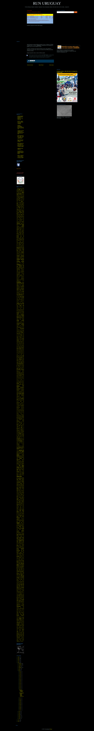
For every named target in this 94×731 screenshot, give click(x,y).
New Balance (21, 484)
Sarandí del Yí (22, 589)
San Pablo (18, 578)
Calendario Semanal (32, 61)
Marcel (18, 461)
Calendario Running (20, 260)
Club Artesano (21, 307)
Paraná (21, 500)
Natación (18, 483)
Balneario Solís (19, 237)
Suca (19, 601)
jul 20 (20, 680)
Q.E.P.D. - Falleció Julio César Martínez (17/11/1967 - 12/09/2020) (20, 122)
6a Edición (20, 203)
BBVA (20, 243)
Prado (23, 528)
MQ (18, 478)
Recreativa (19, 551)
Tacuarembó (20, 606)
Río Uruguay (20, 564)
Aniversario (21, 219)
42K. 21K (21, 198)
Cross (21, 338)
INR (23, 401)
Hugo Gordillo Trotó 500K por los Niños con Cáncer (20, 140)
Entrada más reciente (30, 64)
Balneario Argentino (19, 231)
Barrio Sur (20, 242)
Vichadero (23, 630)
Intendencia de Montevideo (20, 406)
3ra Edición (21, 197)
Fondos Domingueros (20, 387)
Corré (20, 326)
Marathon (19, 454)
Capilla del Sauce (21, 284)
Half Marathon (22, 397)
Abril (18, 208)
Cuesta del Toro (22, 344)
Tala (23, 606)
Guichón (18, 396)
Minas (23, 473)
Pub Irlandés (22, 533)
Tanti (21, 607)
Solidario (21, 598)
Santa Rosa (22, 585)
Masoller (18, 463)
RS (17, 567)
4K (19, 199)
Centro (21, 292)
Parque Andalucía (21, 501)
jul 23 (20, 678)
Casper (17, 291)
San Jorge (19, 575)
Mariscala (18, 462)
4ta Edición (21, 199)
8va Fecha (21, 206)
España (23, 372)
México (21, 472)
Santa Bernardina (20, 582)
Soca (19, 597)
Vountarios (18, 638)
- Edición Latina (19, 188)
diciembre (20, 663)
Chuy (21, 299)
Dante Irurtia (22, 346)
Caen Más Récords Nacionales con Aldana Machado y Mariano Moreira (21, 152)
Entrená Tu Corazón (20, 370)
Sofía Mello (21, 597)
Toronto (18, 613)
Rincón (20, 559)
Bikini (23, 246)
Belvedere (20, 244)
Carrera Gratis (19, 289)
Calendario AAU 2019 (21, 254)
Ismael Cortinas (22, 411)
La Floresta (21, 432)
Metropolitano (18, 472)
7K (22, 204)
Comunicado (22, 322)
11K (22, 189)
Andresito (20, 218)
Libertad (21, 441)
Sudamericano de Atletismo (20, 603)
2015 (23, 192)
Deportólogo (20, 349)
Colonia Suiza (19, 318)
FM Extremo (22, 383)
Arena (20, 222)
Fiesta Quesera (20, 381)
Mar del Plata (22, 453)
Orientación (21, 495)
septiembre (20, 667)
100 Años (22, 188)
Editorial (20, 360)
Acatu (23, 208)
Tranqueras (22, 615)
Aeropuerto (18, 212)
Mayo (17, 464)
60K (17, 203)
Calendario (22, 251)
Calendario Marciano (20, 259)
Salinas (18, 569)
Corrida (23, 330)
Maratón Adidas (22, 455)
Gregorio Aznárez (21, 393)
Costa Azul (18, 336)
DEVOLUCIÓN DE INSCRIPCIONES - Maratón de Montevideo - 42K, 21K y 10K (20, 118)
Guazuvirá (22, 395)
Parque (18, 501)
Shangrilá (19, 594)
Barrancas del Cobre (21, 240)
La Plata (18, 435)
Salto (20, 569)
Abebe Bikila (22, 207)
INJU (21, 401)
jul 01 (20, 709)
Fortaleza (18, 388)
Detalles (20, 351)
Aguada (21, 212)
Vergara (23, 629)
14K (20, 190)
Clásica (18, 306)
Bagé (20, 230)
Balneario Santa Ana (20, 236)
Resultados (18, 556)
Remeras (18, 554)
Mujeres (20, 479)
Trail (21, 614)
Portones (18, 528)
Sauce (23, 590)
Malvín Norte (19, 452)
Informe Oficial (22, 400)
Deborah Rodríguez (21, 347)
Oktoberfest (20, 491)
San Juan (20, 577)
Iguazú (19, 400)
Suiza (20, 605)
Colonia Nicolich (22, 316)
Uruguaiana (22, 623)
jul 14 (20, 686)
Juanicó (20, 419)
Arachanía (18, 221)
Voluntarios (22, 637)
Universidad (19, 623)
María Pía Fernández (21, 461)
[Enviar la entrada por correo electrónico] (28, 60)
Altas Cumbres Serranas (21, 216)
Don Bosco (20, 358)
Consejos (18, 325)
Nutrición (20, 490)
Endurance (23, 367)
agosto (20, 668)
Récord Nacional (21, 547)
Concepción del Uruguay (20, 323)
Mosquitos (20, 477)
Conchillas (19, 324)
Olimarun (21, 492)
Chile (20, 299)
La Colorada (21, 429)
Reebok (18, 552)
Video (18, 631)
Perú (18, 520)
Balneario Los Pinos (21, 234)
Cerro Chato (22, 293)
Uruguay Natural (22, 624)
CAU (23, 291)
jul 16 (20, 683)
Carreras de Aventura (19, 290)
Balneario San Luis (20, 235)
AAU (19, 207)
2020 (18, 657)
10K (19, 189)
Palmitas (20, 497)
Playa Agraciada (20, 525)
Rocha (18, 565)
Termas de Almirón (21, 609)
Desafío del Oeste (19, 350)
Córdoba (20, 325)
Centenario (18, 292)
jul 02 (20, 708)
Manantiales (18, 453)
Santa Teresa (19, 586)
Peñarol (18, 519)
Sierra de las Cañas (21, 595)
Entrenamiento (19, 371)
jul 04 (20, 707)
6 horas (23, 202)
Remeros (20, 554)
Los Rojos (21, 448)
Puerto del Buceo (22, 537)
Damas (23, 345)
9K (22, 206)
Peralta (20, 519)
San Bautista (18, 571)
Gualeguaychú (19, 395)
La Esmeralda (22, 431)
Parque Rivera (21, 509)
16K (22, 190)
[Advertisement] (40, 35)
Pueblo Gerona (20, 535)
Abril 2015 (21, 208)
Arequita (23, 222)
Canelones (19, 282)
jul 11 (20, 697)
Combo (23, 319)
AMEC (18, 217)
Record (19, 546)
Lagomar (18, 436)
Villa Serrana (21, 635)
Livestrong (23, 443)
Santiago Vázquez (19, 588)
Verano (20, 629)
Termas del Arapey (19, 610)
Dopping (18, 359)
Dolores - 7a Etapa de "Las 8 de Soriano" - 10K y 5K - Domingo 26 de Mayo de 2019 (21, 156)
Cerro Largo (22, 296)
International (22, 407)
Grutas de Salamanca (20, 394)
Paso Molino (22, 516)
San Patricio (21, 578)
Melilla (23, 468)
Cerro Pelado (22, 297)
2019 (18, 658)
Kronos (22, 425)
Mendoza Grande (21, 470)
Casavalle (23, 290)
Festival (21, 377)
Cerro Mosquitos (19, 297)
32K (23, 196)
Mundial (23, 479)
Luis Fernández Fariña (21, 449)
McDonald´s (19, 464)
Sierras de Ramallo (19, 596)
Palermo (18, 497)
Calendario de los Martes (20, 258)
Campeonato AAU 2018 (21, 267)
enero (19, 718)
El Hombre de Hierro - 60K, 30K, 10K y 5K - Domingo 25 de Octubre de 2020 (67, 72)
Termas (18, 609)
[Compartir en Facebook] (33, 60)
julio (19, 670)
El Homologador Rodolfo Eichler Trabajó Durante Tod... (21, 694)
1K (20, 191)
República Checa (22, 555)
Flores (20, 382)
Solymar (20, 599)
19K (19, 191)
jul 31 (20, 671)
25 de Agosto (21, 195)
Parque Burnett (22, 502)
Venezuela (23, 628)
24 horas (18, 195)
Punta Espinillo (20, 540)
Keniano (20, 424)
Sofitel (23, 597)
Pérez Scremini (22, 519)
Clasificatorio (21, 306)
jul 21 (20, 679)
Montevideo (19, 476)
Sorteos (20, 600)
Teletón (23, 608)
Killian (18, 425)
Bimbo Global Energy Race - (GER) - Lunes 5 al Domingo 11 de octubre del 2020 (21, 137)
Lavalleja (20, 440)
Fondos (23, 386)
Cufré (17, 345)
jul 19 (20, 682)
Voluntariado (19, 637)
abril (19, 714)
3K (18, 197)
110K (21, 189)
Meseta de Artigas (22, 471)
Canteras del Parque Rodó (20, 283)
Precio (20, 529)
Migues (23, 472)
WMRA (23, 639)
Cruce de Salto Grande (20, 341)
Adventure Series (21, 211)
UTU (18, 626)
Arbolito (20, 221)
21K (17, 194)
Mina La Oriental (19, 473)
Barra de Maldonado (20, 239)
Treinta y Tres (21, 618)
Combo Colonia (20, 320)
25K (23, 195)
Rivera (23, 564)
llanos (23, 444)
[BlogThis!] (31, 60)
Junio (23, 421)
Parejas (23, 500)
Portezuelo (18, 527)
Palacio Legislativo (21, 496)
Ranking (20, 545)
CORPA (18, 326)
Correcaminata (22, 328)
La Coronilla (21, 430)
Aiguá (22, 214)
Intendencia (22, 405)
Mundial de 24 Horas (19, 480)
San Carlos (21, 571)
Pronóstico (19, 531)
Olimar (23, 491)
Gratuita (23, 392)
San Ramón (21, 579)
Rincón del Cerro (19, 561)
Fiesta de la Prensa (22, 378)
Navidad (21, 483)
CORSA (21, 335)
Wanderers (20, 639)
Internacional (19, 407)
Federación (22, 376)
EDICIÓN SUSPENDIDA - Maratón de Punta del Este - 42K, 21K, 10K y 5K (21, 127)
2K (21, 196)
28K (17, 196)
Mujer (18, 479)
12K (19, 190)
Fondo (20, 384)
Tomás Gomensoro (21, 612)
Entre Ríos (19, 368)
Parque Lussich (19, 508)
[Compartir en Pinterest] (34, 60)
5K (22, 201)
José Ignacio (20, 417)
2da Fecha (19, 196)
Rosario (23, 566)
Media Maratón (21, 465)
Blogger (51, 729)
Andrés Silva (20, 217)
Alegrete (18, 215)
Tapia (23, 607)
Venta (18, 629)
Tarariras (21, 608)
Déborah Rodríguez (19, 348)
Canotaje (23, 282)
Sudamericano (22, 601)
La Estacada (18, 432)
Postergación (20, 528)
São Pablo (23, 588)
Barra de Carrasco (21, 238)
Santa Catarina (21, 583)
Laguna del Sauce (21, 436)
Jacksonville (22, 412)
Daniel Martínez (19, 346)
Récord (21, 546)
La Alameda (21, 426)
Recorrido (19, 549)
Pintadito (23, 521)
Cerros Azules (19, 298)
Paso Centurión (19, 514)
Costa (23, 335)
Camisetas (20, 262)
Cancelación (19, 280)
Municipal (21, 481)
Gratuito (18, 393)
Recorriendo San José (20, 550)
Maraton (23, 454)
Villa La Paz (21, 634)
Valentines (23, 626)
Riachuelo (20, 557)
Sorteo (18, 600)
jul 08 (20, 701)
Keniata (23, 424)
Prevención (19, 530)
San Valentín (21, 581)
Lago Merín (22, 435)
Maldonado (21, 450)
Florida (18, 383)
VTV (20, 638)
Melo (18, 469)
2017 (22, 193)
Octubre (18, 491)
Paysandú (19, 517)
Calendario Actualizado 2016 (20, 256)
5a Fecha (19, 201)
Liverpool (19, 443)
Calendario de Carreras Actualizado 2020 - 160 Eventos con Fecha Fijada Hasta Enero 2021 (21, 132)
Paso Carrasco (22, 513)
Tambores (18, 607)
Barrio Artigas (20, 241)
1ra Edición (22, 191)
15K (21, 190)
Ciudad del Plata (20, 304)
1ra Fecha (18, 192)
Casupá (21, 291)
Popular (23, 526)
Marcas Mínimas (22, 460)
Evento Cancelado (21, 374)
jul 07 (20, 703)
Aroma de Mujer (21, 224)
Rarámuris (23, 545)
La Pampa (23, 433)
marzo (19, 715)
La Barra (21, 427)
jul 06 (20, 704)
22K (23, 194)
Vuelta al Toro (22, 638)
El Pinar (19, 365)
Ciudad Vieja (21, 305)
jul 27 (20, 675)
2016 (17, 193)
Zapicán (22, 641)
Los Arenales (19, 446)
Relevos (23, 553)
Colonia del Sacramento (20, 314)
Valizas (18, 627)
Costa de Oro (21, 336)
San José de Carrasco (19, 576)
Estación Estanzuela (19, 373)
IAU (17, 400)
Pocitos (20, 526)
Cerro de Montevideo (20, 294)
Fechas (20, 376)
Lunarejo (18, 450)
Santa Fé (19, 584)
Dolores (21, 357)
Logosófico (22, 445)
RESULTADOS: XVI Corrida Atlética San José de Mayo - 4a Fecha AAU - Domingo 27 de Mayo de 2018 (21, 145)
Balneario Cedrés (21, 232)
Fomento (18, 384)
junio (19, 711)
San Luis (22, 577)
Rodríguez (18, 566)
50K (17, 201)
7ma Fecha (21, 205)
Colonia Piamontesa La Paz (20, 317)
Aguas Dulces (19, 214)
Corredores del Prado (19, 330)
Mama (23, 452)
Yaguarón (18, 640)
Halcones (18, 397)
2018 (18, 659)
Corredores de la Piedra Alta (20, 329)
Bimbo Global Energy (21, 247)
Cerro (20, 293)
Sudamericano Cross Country (20, 602)
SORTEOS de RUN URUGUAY (20, 149)
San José (22, 575)
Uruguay (18, 624)
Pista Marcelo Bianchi (21, 524)
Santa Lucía (22, 584)
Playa (17, 525)
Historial (18, 398)
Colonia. (21, 319)
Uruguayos (18, 625)
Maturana (23, 463)
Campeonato (19, 264)
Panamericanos (22, 498)
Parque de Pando (22, 504)
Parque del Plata (19, 505)
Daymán (18, 347)
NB (23, 483)
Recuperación (22, 551)
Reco (17, 546)
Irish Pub (20, 409)
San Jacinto (21, 574)
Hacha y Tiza (22, 396)
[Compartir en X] (32, 60)
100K (17, 189)
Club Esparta (21, 309)
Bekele (22, 243)
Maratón (18, 455)
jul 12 (20, 688)
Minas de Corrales (19, 474)
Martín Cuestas (21, 462)
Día (21, 351)
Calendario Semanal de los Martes (21, 691)
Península (23, 518)
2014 (21, 192)
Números (18, 490)
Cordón (23, 325)
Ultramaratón (19, 622)
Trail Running (20, 615)
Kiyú (20, 425)
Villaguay (20, 636)
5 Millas (19, 200)
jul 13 (20, 687)
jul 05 (20, 705)
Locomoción (18, 445)
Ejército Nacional (21, 361)
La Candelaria (21, 428)
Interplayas (19, 408)
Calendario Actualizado (20, 255)
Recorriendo (22, 549)
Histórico (20, 398)
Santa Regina (19, 585)
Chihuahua (18, 299)
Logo (20, 445)
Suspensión (22, 605)
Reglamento (20, 553)
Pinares (20, 521)
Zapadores (20, 641)
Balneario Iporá (19, 233)
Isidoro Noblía (22, 410)
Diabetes (21, 355)
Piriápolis (19, 522)
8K (18, 206)
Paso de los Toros (20, 516)
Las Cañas (19, 438)
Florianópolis (22, 382)
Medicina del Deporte (19, 466)
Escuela (18, 372)
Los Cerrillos (22, 446)
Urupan (20, 625)
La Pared (18, 434)
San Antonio (22, 570)
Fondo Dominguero (20, 386)
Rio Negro (21, 563)
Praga (18, 529)
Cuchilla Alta (20, 343)
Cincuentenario (22, 300)
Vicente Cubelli (19, 630)
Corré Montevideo (19, 327)
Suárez (18, 601)
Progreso (23, 530)
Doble (21, 356)
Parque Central (19, 503)
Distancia (19, 356)
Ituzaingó (19, 412)
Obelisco (23, 490)
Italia (17, 412)
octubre (20, 666)
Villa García (21, 633)
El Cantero (21, 362)
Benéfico (23, 244)
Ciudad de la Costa (19, 303)
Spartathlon (22, 600)
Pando (18, 499)
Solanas (18, 598)
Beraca (18, 245)
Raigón (23, 544)
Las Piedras (18, 439)
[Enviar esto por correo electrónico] (30, 60)
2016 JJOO (20, 193)
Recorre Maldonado (20, 548)
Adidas (20, 209)
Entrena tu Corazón (21, 369)
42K (19, 198)
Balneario (23, 230)
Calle (18, 262)
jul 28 (20, 674)
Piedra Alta (20, 520)
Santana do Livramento (20, 587)
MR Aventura (22, 478)
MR (20, 478)
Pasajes (23, 512)
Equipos (23, 371)
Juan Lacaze (21, 418)
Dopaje (23, 358)
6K (22, 203)
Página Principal (41, 64)
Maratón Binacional (19, 456)
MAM (22, 452)
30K (22, 196)
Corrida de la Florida (19, 331)
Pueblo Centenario (19, 534)
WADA (18, 639)
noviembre (20, 664)
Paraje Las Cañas (21, 499)
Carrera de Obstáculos (20, 288)
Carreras (23, 289)
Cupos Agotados (20, 345)
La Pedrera (22, 434)
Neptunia (18, 484)
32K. (17, 197)
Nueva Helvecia (19, 487)
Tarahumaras (18, 608)
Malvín (23, 451)
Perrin (17, 520)
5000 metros (22, 200)
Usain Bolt (22, 625)
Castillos (19, 291)
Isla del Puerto (18, 411)
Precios (23, 529)
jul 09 (20, 700)
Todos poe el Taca (21, 611)
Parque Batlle (18, 502)
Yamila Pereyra (22, 640)
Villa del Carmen (20, 632)
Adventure (19, 210)
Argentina (19, 223)
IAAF (23, 399)
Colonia (18, 313)
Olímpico (19, 494)
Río (22, 561)
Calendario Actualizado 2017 (20, 257)
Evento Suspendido (19, 375)
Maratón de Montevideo (20, 459)
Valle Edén (20, 627)
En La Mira (20, 367)
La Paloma (20, 433)
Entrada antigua (51, 64)
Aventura (18, 228)
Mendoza (20, 469)
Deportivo (18, 349)
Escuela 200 (20, 372)
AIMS (23, 214)
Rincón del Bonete (21, 560)
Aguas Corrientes (21, 213)
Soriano (22, 599)
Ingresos (18, 401)
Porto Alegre (22, 527)
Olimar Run (18, 492)
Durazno (20, 359)
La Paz (20, 434)
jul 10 (20, 699)
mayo (19, 712)
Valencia (20, 626)
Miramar (23, 474)
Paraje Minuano (18, 500)
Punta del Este (21, 540)
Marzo (23, 462)
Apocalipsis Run (21, 220)
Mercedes (18, 471)
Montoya (18, 477)
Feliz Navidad (18, 377)
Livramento (20, 444)
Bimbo (18, 247)
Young (18, 641)
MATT (20, 463)
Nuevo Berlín (19, 489)
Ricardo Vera (20, 558)
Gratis (21, 392)
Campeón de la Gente (20, 263)
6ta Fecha (20, 204)
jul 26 (20, 676)
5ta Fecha (20, 202)
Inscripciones (19, 402)
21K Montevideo (20, 194)
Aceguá (18, 209)
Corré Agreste (22, 326)
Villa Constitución (21, 631)
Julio (22, 421)
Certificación (22, 298)
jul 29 (20, 672)
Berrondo (20, 245)
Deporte (23, 348)
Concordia (22, 324)
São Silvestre (18, 589)
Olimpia (23, 492)
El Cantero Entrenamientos (20, 363)
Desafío (23, 349)
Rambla (18, 545)
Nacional (23, 482)
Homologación (21, 399)
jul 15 (20, 684)
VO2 (23, 636)
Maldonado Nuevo (19, 451)
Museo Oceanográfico (20, 482)
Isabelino (19, 410)
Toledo (18, 612)
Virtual (22, 636)
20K (23, 193)
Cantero (18, 284)
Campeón (23, 262)
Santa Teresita (22, 586)
